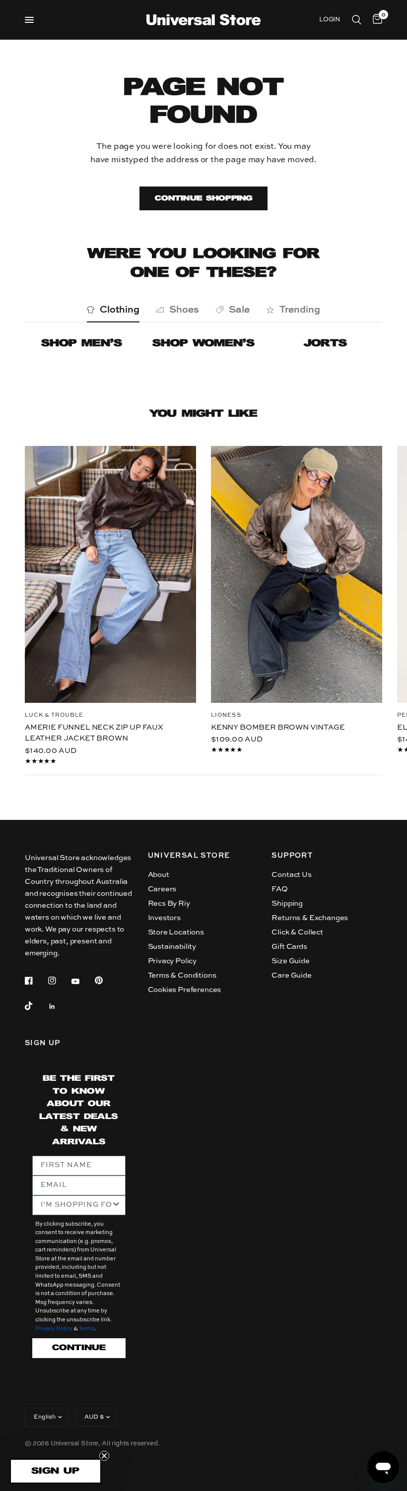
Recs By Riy (169, 903)
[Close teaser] (104, 1456)
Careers (162, 889)
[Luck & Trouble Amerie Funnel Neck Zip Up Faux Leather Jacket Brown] (110, 574)
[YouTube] (82, 982)
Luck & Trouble (54, 715)
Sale (239, 309)
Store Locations (176, 932)
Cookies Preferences (184, 990)
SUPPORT (292, 855)
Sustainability (172, 946)
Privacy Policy (172, 961)
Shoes (184, 309)
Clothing (119, 309)
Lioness (226, 715)
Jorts (325, 343)
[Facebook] (36, 981)
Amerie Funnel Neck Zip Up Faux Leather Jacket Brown (94, 732)
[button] (55, 1471)
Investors (164, 918)
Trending (299, 309)
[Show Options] (116, 1205)
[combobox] (76, 1205)
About (158, 874)
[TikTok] (36, 1006)
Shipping (287, 903)
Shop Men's (81, 343)
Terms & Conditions (182, 975)
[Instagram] (59, 981)
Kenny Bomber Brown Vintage (278, 727)
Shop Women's (203, 343)
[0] (375, 20)
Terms (86, 1329)
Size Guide (290, 961)
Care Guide (291, 975)
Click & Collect (297, 932)
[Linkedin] (59, 1006)
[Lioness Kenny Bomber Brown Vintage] (296, 574)
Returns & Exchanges (309, 918)
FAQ (279, 889)
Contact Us (291, 874)
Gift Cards (289, 946)
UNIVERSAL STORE (189, 855)
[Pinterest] (106, 980)
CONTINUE (79, 1348)
